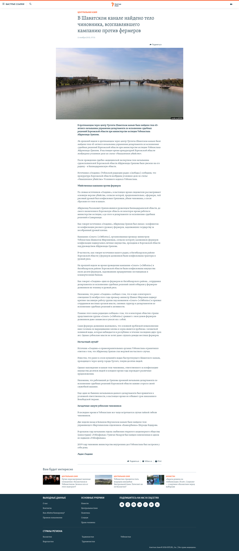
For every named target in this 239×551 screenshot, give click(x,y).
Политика (85, 513)
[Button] (155, 44)
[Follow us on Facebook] (133, 504)
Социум (84, 518)
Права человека (88, 522)
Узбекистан (126, 537)
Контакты (47, 508)
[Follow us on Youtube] (122, 504)
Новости (85, 504)
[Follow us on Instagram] (127, 504)
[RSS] (157, 504)
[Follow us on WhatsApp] (145, 504)
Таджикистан (88, 537)
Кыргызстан (48, 542)
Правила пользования (52, 518)
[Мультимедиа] (231, 4)
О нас (45, 504)
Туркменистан (88, 542)
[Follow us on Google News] (151, 504)
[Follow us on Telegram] (139, 504)
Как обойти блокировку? (54, 513)
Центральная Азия (87, 12)
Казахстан (170, 476)
